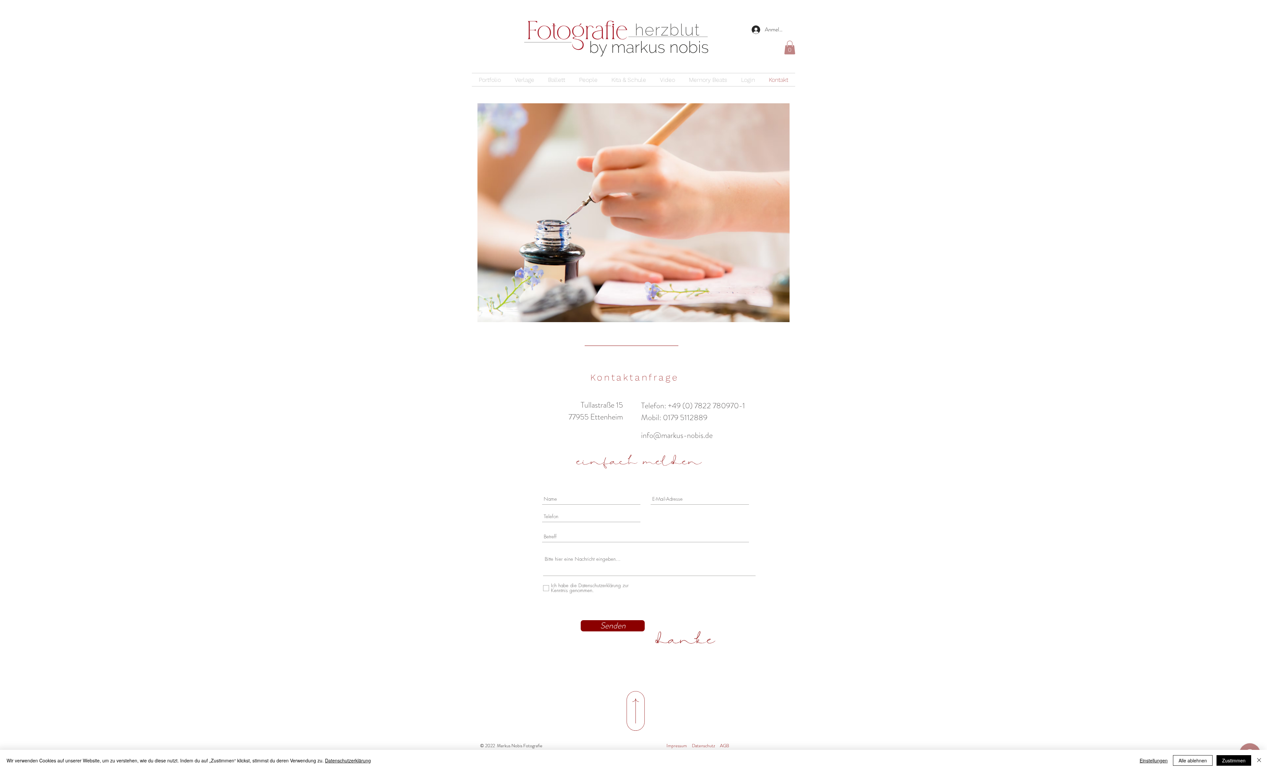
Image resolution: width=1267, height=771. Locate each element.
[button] (790, 47)
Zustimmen (1234, 760)
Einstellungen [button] (1154, 760)
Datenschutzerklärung (348, 760)
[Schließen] (1259, 760)
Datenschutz (703, 745)
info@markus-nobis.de (677, 435)
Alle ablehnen (1193, 760)
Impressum (676, 745)
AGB (724, 745)
